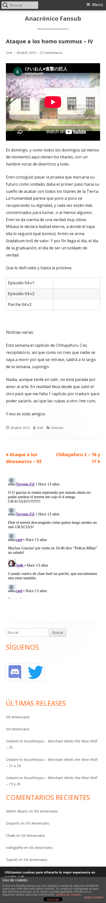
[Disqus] (53, 537)
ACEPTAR (53, 899)
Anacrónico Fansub (53, 18)
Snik (9, 52)
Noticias (57, 427)
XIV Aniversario (18, 717)
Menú (97, 4)
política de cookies (68, 894)
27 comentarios (51, 52)
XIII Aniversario (18, 729)
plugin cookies (94, 897)
